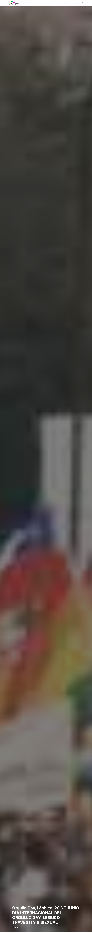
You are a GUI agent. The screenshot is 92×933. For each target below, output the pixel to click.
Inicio (58, 3)
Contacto (78, 3)
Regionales (64, 3)
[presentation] (60, 3)
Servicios (71, 3)
